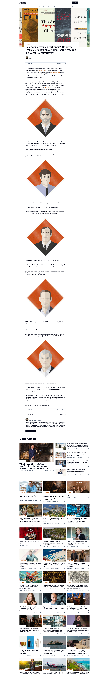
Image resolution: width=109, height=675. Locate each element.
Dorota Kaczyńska (23, 500)
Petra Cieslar (69, 457)
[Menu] (88, 3)
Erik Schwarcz (69, 474)
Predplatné (75, 2)
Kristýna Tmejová (47, 546)
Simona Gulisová (46, 633)
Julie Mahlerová (22, 612)
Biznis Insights (53, 6)
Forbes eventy (66, 6)
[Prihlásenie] (81, 3)
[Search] (84, 3)
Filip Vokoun (46, 568)
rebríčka (46, 87)
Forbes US (69, 612)
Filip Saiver (45, 588)
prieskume (43, 76)
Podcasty (47, 6)
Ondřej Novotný (22, 470)
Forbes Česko (22, 590)
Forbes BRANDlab (70, 466)
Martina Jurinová (70, 448)
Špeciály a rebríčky (40, 6)
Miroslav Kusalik (22, 568)
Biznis (20, 6)
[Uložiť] (89, 448)
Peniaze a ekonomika (27, 6)
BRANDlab (60, 6)
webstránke (42, 70)
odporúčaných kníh (55, 72)
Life (34, 6)
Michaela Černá (22, 655)
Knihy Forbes (73, 6)
